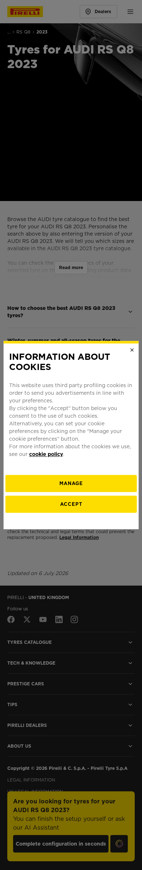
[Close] (131, 350)
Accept (71, 504)
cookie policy (46, 454)
